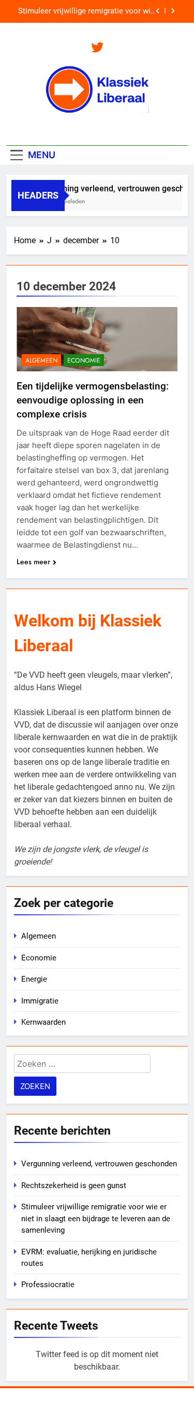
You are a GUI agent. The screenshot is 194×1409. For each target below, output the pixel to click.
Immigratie (39, 1001)
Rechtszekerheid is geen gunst (73, 1185)
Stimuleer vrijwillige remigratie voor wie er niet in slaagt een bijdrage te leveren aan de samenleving (86, 11)
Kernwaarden (43, 1022)
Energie (34, 979)
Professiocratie (47, 1284)
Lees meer (33, 561)
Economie (83, 360)
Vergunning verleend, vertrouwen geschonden (99, 1163)
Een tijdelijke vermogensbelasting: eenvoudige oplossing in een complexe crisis (93, 400)
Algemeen (41, 360)
